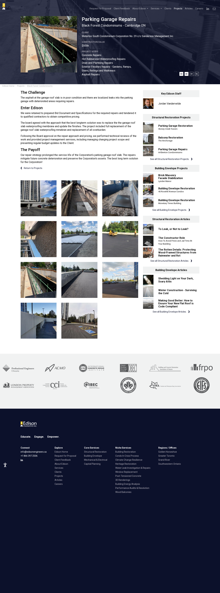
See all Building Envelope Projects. (169, 210)
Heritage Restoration (125, 464)
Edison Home (8, 86)
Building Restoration (125, 452)
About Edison (61, 464)
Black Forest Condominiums (40, 86)
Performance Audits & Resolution (132, 488)
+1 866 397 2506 (29, 456)
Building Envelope (93, 456)
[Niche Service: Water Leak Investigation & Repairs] (197, 73)
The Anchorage (165, 140)
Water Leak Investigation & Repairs (132, 468)
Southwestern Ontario (169, 464)
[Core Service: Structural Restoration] (182, 73)
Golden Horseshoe (167, 452)
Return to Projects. (33, 168)
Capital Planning (92, 464)
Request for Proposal (100, 8)
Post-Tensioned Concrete (128, 476)
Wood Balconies (123, 492)
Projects (178, 8)
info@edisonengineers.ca (34, 452)
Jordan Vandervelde (169, 103)
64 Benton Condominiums (170, 152)
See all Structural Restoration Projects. (170, 159)
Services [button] (155, 8)
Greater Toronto (166, 456)
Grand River (164, 460)
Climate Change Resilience (128, 460)
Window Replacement (126, 472)
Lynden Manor (164, 181)
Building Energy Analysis (127, 484)
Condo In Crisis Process (127, 456)
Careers (199, 8)
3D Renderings (122, 480)
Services (59, 468)
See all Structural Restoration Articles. (169, 261)
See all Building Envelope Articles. (170, 311)
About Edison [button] (139, 8)
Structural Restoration (95, 452)
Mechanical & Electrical (95, 460)
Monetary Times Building (169, 203)
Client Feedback (122, 8)
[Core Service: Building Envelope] (187, 73)
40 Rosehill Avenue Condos (171, 191)
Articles (189, 8)
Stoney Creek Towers (167, 129)
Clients (167, 8)
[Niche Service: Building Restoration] (192, 73)
